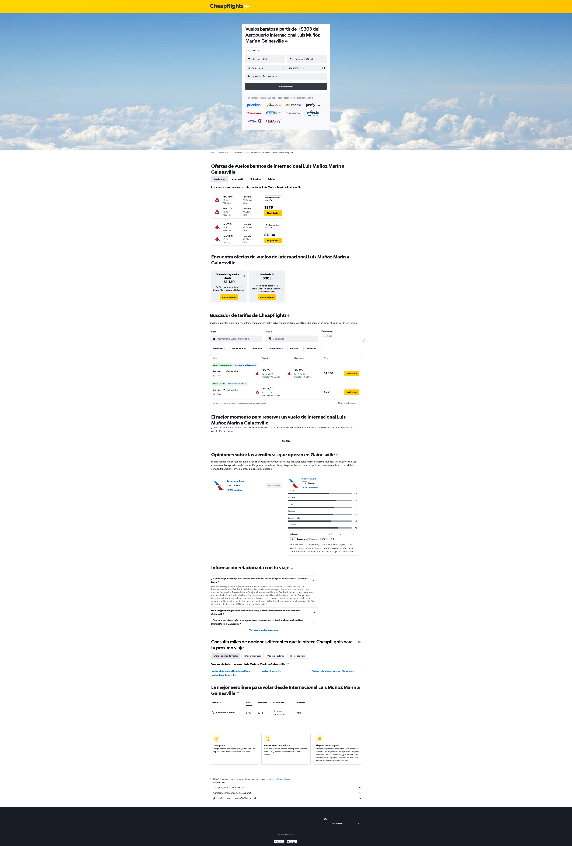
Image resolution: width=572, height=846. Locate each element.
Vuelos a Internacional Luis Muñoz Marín (231, 671)
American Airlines (235, 481)
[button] (286, 41)
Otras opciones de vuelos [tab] (226, 656)
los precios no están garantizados (277, 779)
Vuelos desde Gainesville (224, 675)
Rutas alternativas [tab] (252, 656)
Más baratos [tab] (219, 179)
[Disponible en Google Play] (279, 842)
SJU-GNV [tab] (286, 441)
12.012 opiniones (235, 490)
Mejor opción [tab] (238, 179)
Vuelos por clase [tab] (297, 656)
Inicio (212, 153)
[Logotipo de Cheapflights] (226, 6)
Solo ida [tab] (272, 179)
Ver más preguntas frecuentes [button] (263, 630)
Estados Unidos (223, 153)
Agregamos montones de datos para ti (232, 792)
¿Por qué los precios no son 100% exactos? (234, 798)
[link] (229, 297)
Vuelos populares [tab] (275, 656)
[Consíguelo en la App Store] (292, 842)
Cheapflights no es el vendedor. (229, 787)
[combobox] (253, 50)
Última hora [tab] (256, 179)
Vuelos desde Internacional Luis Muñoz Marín (332, 671)
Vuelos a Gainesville (271, 671)
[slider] (363, 340)
